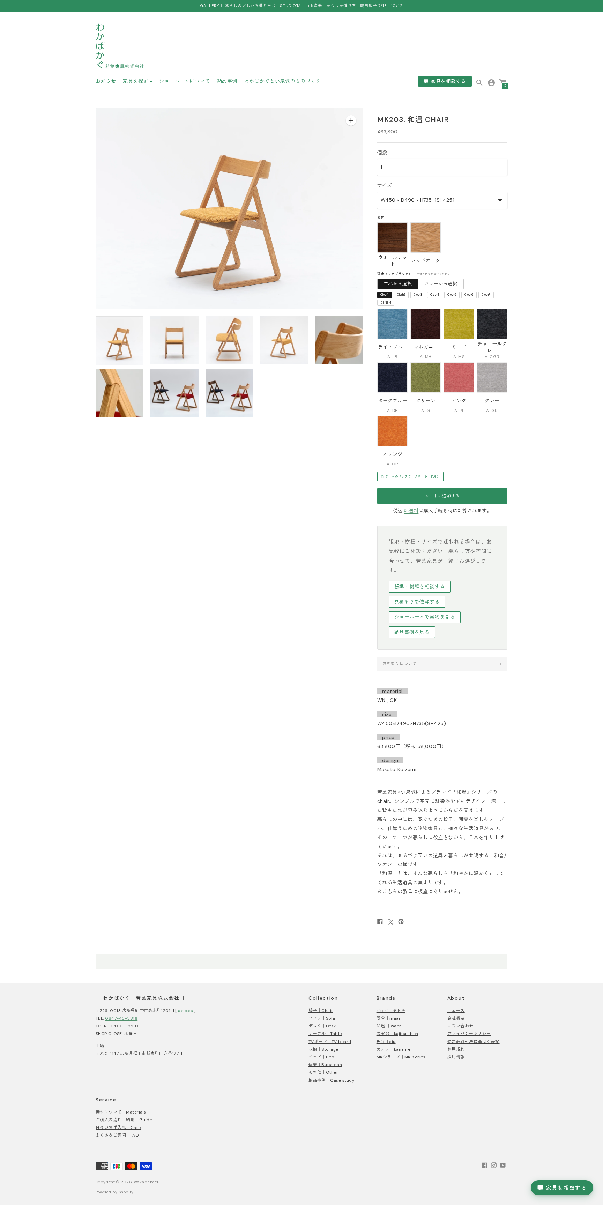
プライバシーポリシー (469, 1033)
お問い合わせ (460, 1026)
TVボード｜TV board (329, 1041)
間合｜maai (388, 1018)
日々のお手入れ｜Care (118, 1127)
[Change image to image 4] (284, 340)
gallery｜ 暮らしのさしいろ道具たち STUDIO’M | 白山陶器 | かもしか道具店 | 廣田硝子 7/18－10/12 (301, 5)
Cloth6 (468, 295)
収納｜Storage (323, 1049)
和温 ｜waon (389, 1026)
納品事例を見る (412, 632)
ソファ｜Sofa (321, 1018)
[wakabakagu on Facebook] (484, 1165)
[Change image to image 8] (229, 393)
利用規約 (456, 1049)
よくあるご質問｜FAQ (117, 1135)
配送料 (411, 511)
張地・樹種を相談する (419, 587)
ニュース (456, 1010)
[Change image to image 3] (229, 340)
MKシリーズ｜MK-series (401, 1057)
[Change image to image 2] (174, 340)
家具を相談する (448, 81)
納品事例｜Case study (331, 1080)
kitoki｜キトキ (391, 1010)
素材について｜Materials (121, 1112)
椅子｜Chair (320, 1010)
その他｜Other (323, 1072)
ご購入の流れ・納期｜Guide (124, 1120)
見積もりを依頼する (417, 602)
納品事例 (227, 81)
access (185, 1010)
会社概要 (456, 1018)
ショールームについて (184, 81)
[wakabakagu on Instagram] (494, 1165)
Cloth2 (401, 295)
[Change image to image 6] (119, 393)
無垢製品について (399, 663)
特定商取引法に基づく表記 (473, 1041)
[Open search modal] (479, 83)
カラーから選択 (440, 284)
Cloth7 (486, 295)
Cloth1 (384, 295)
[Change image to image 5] (339, 340)
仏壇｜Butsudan (325, 1064)
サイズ (384, 185)
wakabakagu (146, 1182)
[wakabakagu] (120, 47)
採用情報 (456, 1057)
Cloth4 (434, 295)
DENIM (385, 303)
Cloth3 (418, 295)
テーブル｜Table (325, 1033)
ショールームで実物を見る (424, 617)
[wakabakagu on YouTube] (503, 1165)
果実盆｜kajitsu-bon (397, 1033)
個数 (382, 152)
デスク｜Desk (322, 1026)
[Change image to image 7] (174, 393)
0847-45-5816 (121, 1018)
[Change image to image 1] (119, 340)
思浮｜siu (386, 1041)
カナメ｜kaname (394, 1049)
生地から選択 (398, 284)
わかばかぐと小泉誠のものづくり (282, 81)
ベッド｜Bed (321, 1057)
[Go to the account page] (491, 82)
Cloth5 (451, 295)
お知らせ (106, 81)
